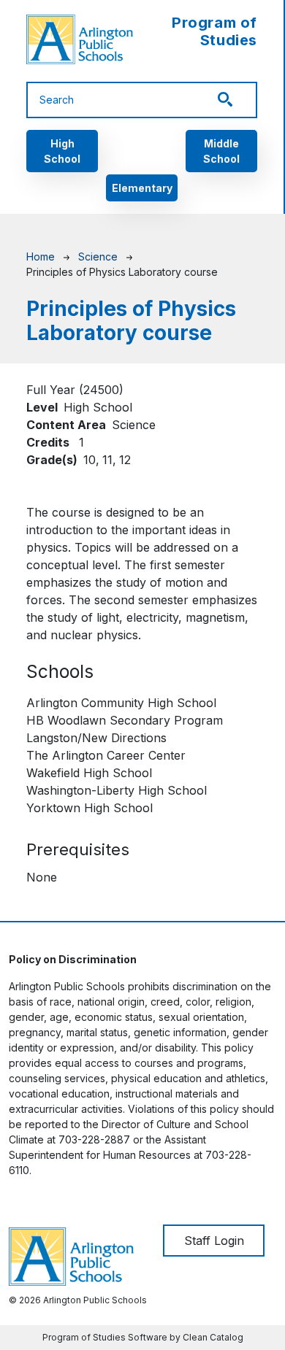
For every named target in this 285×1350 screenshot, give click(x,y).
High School (62, 151)
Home (40, 256)
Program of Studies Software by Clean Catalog (142, 1337)
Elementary (142, 188)
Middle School (221, 151)
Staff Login (214, 1240)
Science (98, 256)
